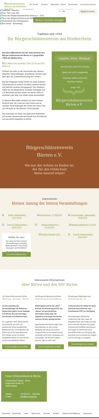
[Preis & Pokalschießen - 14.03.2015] (82, 237)
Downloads (73, 4)
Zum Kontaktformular (16, 254)
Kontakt (47, 413)
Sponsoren (36, 413)
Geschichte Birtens (88, 4)
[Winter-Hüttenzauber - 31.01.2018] (16, 218)
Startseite (6, 413)
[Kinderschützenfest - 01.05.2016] (49, 227)
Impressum (87, 413)
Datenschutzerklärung (71, 413)
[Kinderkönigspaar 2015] (49, 234)
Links (26, 413)
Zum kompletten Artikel (16, 347)
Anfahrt (56, 413)
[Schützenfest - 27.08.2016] (49, 215)
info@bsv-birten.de (28, 397)
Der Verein (33, 4)
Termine (44, 4)
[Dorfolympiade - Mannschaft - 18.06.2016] (82, 218)
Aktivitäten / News (58, 4)
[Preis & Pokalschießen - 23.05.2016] (16, 227)
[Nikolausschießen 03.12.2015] (82, 225)
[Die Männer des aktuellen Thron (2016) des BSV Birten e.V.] (24, 68)
